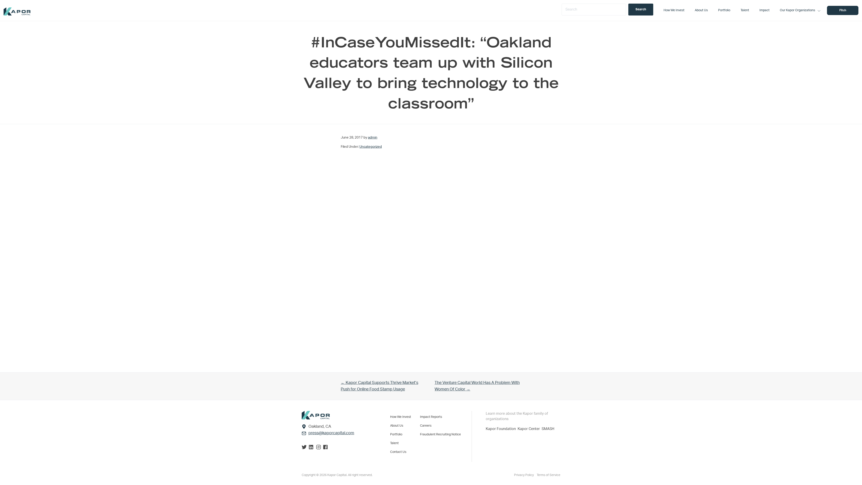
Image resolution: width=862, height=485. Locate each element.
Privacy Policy (524, 475)
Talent (394, 443)
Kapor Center (530, 429)
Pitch (842, 10)
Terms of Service (548, 475)
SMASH (548, 429)
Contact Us (398, 452)
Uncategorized (370, 146)
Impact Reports (431, 417)
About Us (396, 425)
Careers (425, 425)
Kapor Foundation (502, 429)
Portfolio (396, 434)
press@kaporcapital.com (331, 433)
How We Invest (400, 417)
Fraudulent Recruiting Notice (440, 434)
